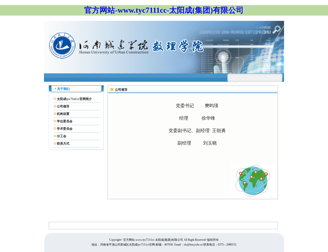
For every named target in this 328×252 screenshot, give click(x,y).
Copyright (115, 239)
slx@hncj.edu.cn (193, 244)
